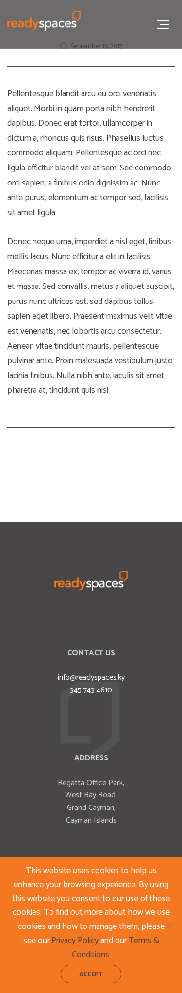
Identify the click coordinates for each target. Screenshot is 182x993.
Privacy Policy (75, 940)
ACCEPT (91, 973)
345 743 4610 (91, 690)
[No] (170, 925)
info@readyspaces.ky (91, 677)
